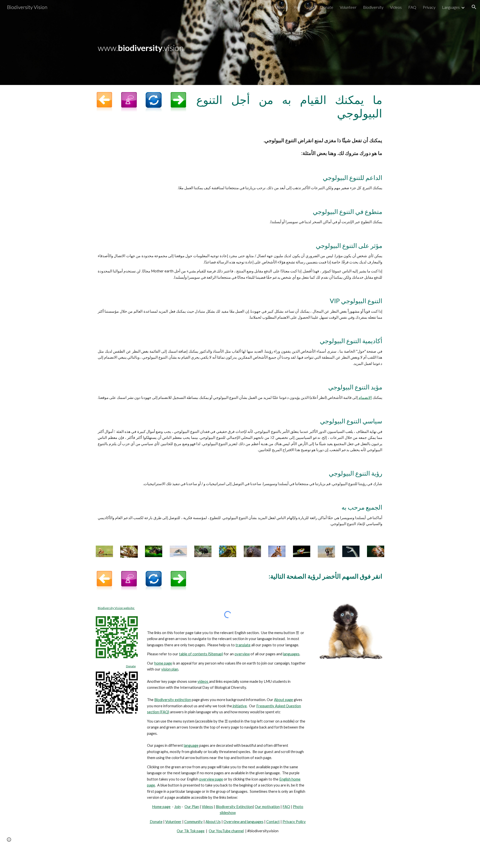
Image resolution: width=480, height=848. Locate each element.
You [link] (297, 7)
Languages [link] (451, 7)
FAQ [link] (412, 7)
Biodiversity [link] (373, 7)
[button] (474, 7)
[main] (240, 42)
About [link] (282, 7)
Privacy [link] (429, 7)
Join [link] (310, 7)
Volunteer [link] (348, 7)
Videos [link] (396, 7)
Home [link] (264, 7)
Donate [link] (326, 7)
